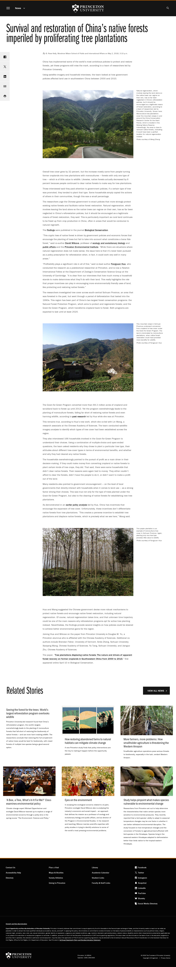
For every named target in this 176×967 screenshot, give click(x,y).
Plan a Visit (54, 867)
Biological (96, 230)
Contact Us (10, 867)
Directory (9, 877)
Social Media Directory (147, 903)
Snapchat (142, 883)
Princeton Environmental (81, 246)
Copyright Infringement (150, 958)
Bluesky (141, 898)
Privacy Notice (165, 958)
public (49, 246)
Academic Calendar (100, 872)
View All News (156, 690)
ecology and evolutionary (109, 243)
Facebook (142, 867)
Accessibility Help (13, 872)
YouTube (142, 893)
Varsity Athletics (56, 877)
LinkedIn (142, 888)
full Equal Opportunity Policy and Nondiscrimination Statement (80, 940)
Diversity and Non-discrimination (16, 924)
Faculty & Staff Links (101, 883)
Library (95, 867)
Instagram (142, 877)
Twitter (141, 872)
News (18, 8)
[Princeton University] (19, 956)
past (79, 416)
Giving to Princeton (57, 883)
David (72, 243)
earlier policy (76, 504)
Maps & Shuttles (56, 872)
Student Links (98, 877)
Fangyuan (118, 263)
